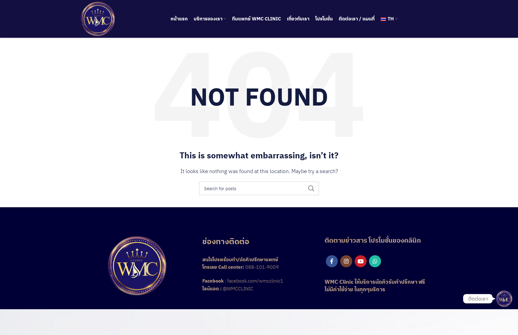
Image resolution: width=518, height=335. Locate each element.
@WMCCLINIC (238, 289)
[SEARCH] (310, 188)
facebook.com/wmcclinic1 (255, 281)
